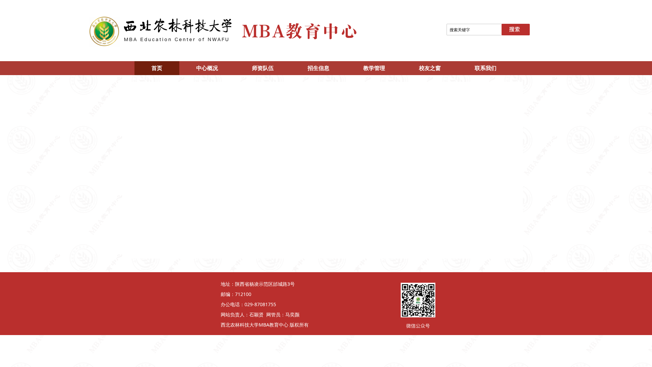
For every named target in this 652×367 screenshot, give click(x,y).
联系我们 (485, 68)
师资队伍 (263, 68)
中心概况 (207, 68)
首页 (156, 68)
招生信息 (318, 68)
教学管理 (374, 68)
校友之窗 (430, 68)
